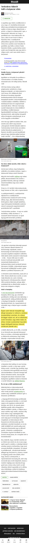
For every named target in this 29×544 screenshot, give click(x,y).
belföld (7, 14)
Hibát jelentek (11, 528)
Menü (2, 542)
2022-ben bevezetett (8, 293)
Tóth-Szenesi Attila (9, 13)
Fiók (26, 542)
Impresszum (20, 528)
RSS (14, 533)
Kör (20, 542)
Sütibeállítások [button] (20, 533)
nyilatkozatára (18, 391)
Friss (14, 542)
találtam (17, 176)
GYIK (5, 528)
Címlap (8, 542)
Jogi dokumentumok (19, 531)
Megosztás (7, 18)
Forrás (4, 69)
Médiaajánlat (7, 533)
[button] (4, 477)
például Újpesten (20, 381)
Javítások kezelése (8, 531)
